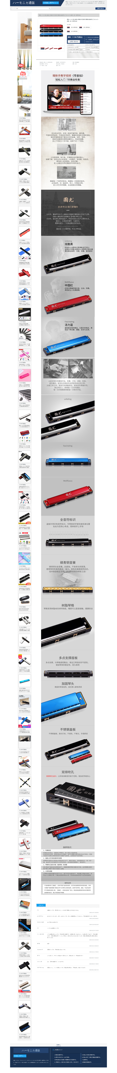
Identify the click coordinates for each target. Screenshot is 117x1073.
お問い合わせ (100, 8)
